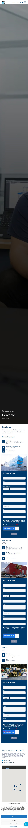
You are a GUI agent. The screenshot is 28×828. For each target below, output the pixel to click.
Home (3, 418)
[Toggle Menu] (25, 2)
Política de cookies (13, 826)
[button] (26, 803)
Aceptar (14, 816)
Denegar (14, 820)
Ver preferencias (14, 824)
